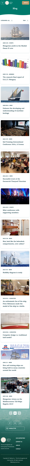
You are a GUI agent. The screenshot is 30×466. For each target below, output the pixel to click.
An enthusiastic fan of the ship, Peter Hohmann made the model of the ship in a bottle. (15, 304)
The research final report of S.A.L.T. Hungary (13, 78)
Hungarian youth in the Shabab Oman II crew (15, 47)
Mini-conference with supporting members (11, 211)
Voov (18, 462)
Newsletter (12, 428)
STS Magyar (9, 3)
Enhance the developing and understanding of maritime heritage (13, 111)
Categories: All (5, 20)
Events (11, 43)
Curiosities (12, 298)
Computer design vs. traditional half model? (15, 336)
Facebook (10, 423)
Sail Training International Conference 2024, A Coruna (13, 143)
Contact (18, 449)
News (11, 105)
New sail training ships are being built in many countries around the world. (14, 368)
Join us (26, 2)
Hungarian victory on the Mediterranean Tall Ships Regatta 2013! (12, 402)
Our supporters (20, 438)
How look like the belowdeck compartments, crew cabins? (13, 243)
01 (15, 413)
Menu (2, 3)
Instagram (15, 423)
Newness (11, 74)
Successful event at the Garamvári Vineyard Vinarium (14, 180)
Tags (24, 20)
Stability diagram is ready (12, 272)
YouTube (20, 423)
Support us (19, 441)
